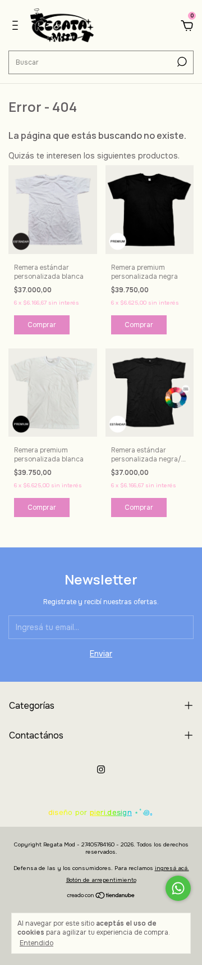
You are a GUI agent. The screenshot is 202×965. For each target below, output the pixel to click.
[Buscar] (181, 62)
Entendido (36, 943)
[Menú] (17, 27)
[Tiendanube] (101, 896)
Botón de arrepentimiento (101, 880)
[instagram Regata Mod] (101, 769)
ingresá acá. (172, 868)
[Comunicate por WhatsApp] (178, 888)
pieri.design (111, 812)
